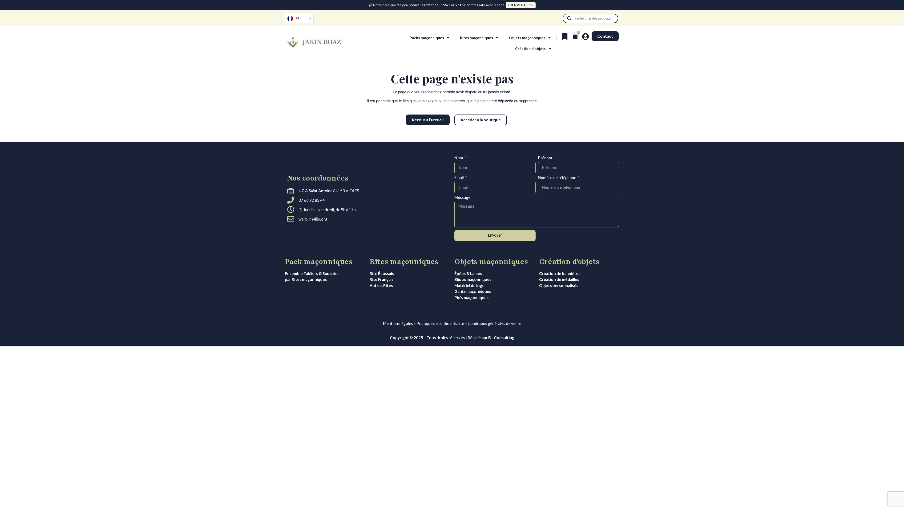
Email (459, 178)
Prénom (545, 158)
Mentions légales (398, 323)
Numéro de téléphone (557, 178)
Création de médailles (559, 279)
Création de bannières (559, 273)
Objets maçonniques (527, 37)
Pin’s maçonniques (471, 297)
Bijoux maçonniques (472, 279)
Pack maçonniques (318, 262)
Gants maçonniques (472, 291)
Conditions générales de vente (494, 323)
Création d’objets (530, 48)
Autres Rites (381, 285)
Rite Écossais (382, 273)
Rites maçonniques (476, 37)
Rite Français (381, 279)
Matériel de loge (469, 285)
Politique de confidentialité (440, 323)
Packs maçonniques (427, 37)
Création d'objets (569, 262)
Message (462, 197)
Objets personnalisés (558, 285)
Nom (459, 158)
